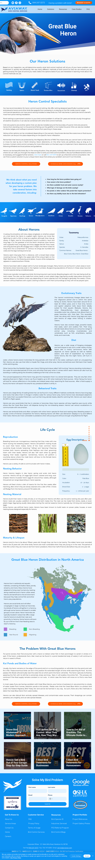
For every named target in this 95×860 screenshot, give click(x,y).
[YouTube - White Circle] (13, 2)
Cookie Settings (76, 856)
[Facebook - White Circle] (16, 2)
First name (32, 787)
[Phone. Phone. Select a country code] (51, 799)
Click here (37, 155)
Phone (50, 795)
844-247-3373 (38, 2)
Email (30, 795)
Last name (51, 787)
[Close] (93, 856)
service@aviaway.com (64, 848)
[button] (51, 9)
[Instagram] (20, 2)
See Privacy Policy (15, 858)
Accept (87, 856)
